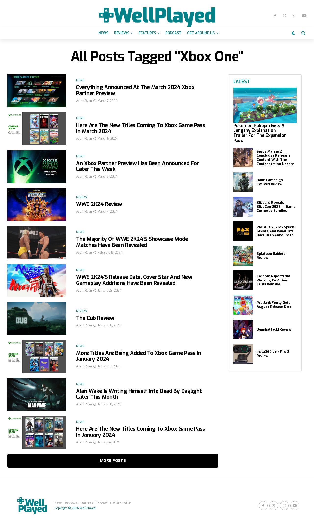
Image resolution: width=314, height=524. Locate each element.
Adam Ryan (84, 101)
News (103, 33)
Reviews (121, 33)
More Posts (113, 460)
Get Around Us (201, 33)
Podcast (173, 33)
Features (147, 33)
